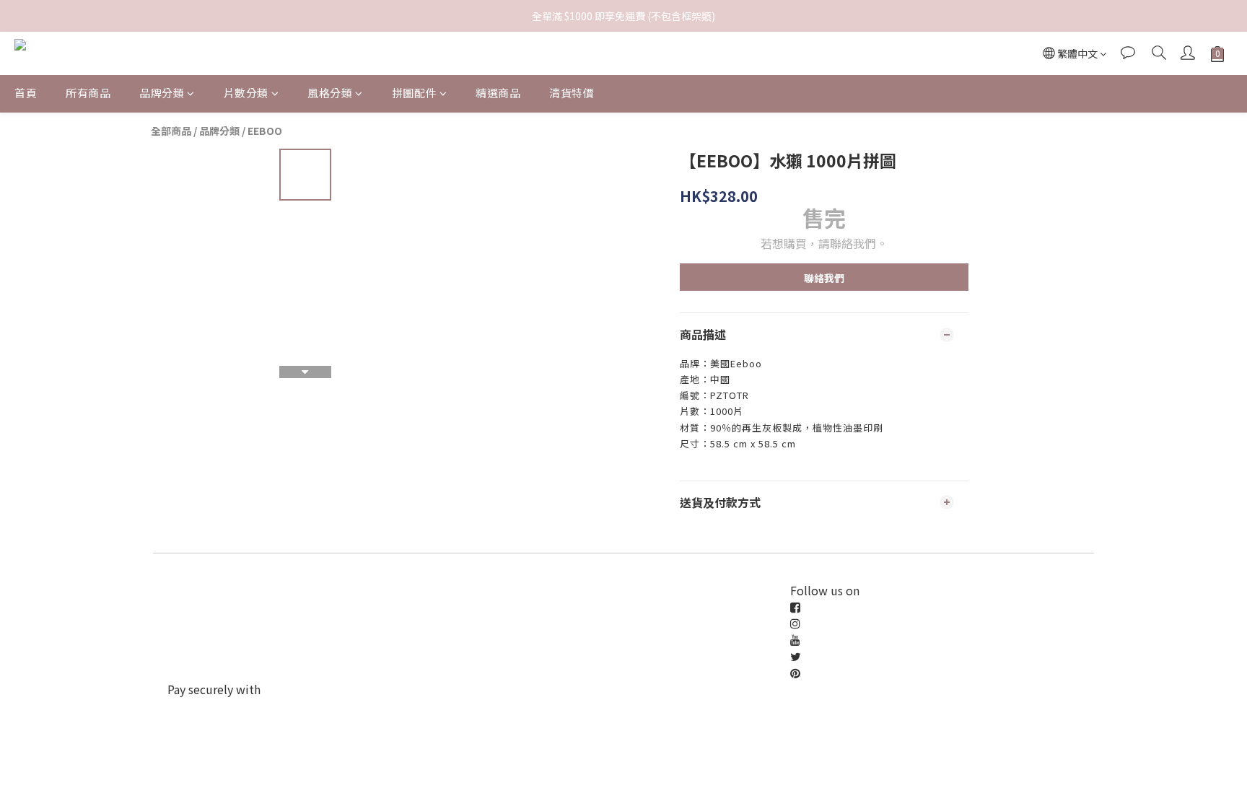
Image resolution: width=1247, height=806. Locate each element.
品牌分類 (161, 92)
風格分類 (329, 92)
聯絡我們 (824, 278)
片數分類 (246, 92)
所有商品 (88, 92)
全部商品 (171, 130)
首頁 (25, 92)
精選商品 (498, 92)
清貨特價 (571, 92)
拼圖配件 (414, 92)
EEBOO (265, 130)
